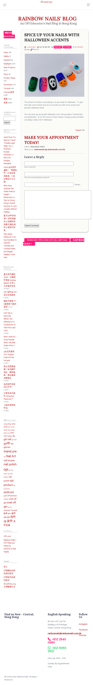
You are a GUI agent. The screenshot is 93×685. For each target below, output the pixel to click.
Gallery (6, 56)
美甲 (10, 521)
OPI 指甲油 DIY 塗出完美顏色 (10, 293)
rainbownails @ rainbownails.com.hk (49, 149)
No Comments (79, 47)
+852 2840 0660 (57, 640)
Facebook (83, 630)
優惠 (6, 99)
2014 (9, 424)
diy (14, 436)
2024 (13, 430)
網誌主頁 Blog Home (9, 35)
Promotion (8, 84)
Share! (78, 130)
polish (6, 496)
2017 (9, 427)
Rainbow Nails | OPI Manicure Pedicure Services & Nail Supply (10, 545)
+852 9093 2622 (57, 649)
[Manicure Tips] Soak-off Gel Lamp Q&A (47, 240)
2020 (5, 430)
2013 (5, 424)
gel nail (7, 439)
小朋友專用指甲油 (9, 407)
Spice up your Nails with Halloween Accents (51, 37)
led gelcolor (8, 445)
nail (5, 457)
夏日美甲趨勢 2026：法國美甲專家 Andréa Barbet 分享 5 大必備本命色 (10, 280)
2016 (6, 427)
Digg (28, 49)
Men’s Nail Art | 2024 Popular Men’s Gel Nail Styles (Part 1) (10, 341)
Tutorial (7, 88)
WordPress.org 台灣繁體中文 (10, 585)
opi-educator (32, 47)
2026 (8, 433)
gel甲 (7, 443)
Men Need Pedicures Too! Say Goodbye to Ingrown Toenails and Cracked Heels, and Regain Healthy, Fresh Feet (10, 245)
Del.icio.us (36, 49)
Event (6, 52)
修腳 (5, 517)
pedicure (9, 492)
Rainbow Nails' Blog (47, 18)
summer (7, 510)
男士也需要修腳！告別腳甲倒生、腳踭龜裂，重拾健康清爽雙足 (9, 372)
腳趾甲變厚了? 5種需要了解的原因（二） (10, 304)
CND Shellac (8, 436)
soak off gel (10, 504)
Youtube (82, 635)
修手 (9, 514)
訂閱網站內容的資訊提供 (9, 572)
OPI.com (7, 536)
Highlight (7, 63)
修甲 (13, 513)
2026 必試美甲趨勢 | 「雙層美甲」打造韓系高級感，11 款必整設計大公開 (10, 175)
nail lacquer (9, 460)
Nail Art (11, 456)
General (7, 60)
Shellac (6, 499)
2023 (9, 430)
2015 (13, 424)
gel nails (14, 440)
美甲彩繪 (10, 523)
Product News (9, 78)
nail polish (10, 464)
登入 (6, 566)
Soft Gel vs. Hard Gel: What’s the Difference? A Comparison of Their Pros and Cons (9, 321)
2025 (5, 433)
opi (6, 469)
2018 (12, 427)
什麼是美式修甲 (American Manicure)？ (9, 396)
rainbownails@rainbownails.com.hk (64, 633)
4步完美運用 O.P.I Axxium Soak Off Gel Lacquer (9, 356)
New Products (9, 67)
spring (10, 507)
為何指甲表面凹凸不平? (9, 386)
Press (6, 74)
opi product (9, 482)
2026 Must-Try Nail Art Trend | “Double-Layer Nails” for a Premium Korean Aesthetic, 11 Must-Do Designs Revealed (10, 150)
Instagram (83, 624)
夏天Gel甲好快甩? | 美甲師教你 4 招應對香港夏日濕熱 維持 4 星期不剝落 (10, 223)
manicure (10, 451)
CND (12, 433)
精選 (6, 102)
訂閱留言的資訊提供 (9, 579)
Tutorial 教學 (9, 92)
